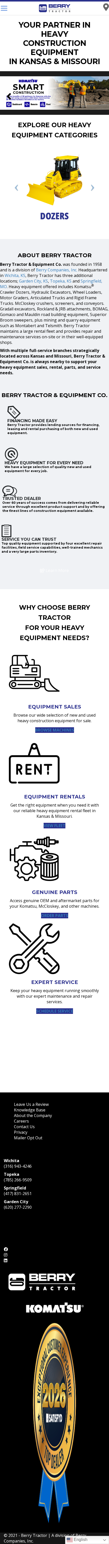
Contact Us (24, 1126)
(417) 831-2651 (18, 1193)
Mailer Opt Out (28, 1138)
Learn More (57, 570)
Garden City (16, 1201)
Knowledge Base (29, 1110)
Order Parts (54, 915)
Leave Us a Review (31, 1104)
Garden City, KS (33, 281)
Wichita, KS (15, 275)
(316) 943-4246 (18, 1166)
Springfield (15, 1188)
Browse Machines (54, 730)
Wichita (11, 1160)
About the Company (33, 1115)
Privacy (20, 1132)
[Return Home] (54, 8)
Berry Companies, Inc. (56, 270)
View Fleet (54, 825)
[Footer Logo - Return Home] (42, 1281)
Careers (21, 1121)
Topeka (11, 1174)
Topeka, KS (60, 281)
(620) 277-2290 (18, 1207)
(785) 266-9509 (18, 1180)
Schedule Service (54, 1011)
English (80, 1539)
